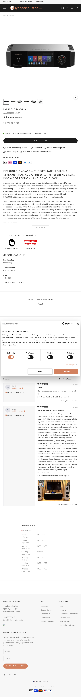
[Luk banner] (78, 324)
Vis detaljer (70, 365)
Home (5, 15)
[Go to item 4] (27, 102)
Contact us (45, 614)
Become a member (15, 666)
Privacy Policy (65, 617)
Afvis (40, 371)
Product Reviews (47, 621)
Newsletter (45, 617)
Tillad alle (66, 371)
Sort (58, 379)
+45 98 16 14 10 (9, 617)
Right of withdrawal (67, 625)
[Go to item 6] (40, 102)
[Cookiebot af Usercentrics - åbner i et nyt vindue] (64, 323)
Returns (62, 610)
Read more (40, 228)
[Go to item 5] (33, 102)
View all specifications (14, 282)
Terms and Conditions (68, 614)
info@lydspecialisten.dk (13, 620)
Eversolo (11, 15)
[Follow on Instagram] (10, 675)
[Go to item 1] (6, 102)
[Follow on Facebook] (4, 675)
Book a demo (46, 610)
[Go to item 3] (20, 102)
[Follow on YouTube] (15, 675)
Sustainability (64, 621)
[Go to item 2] (13, 102)
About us (44, 606)
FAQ (61, 606)
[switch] (31, 357)
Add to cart (40, 140)
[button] (40, 117)
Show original (64, 397)
